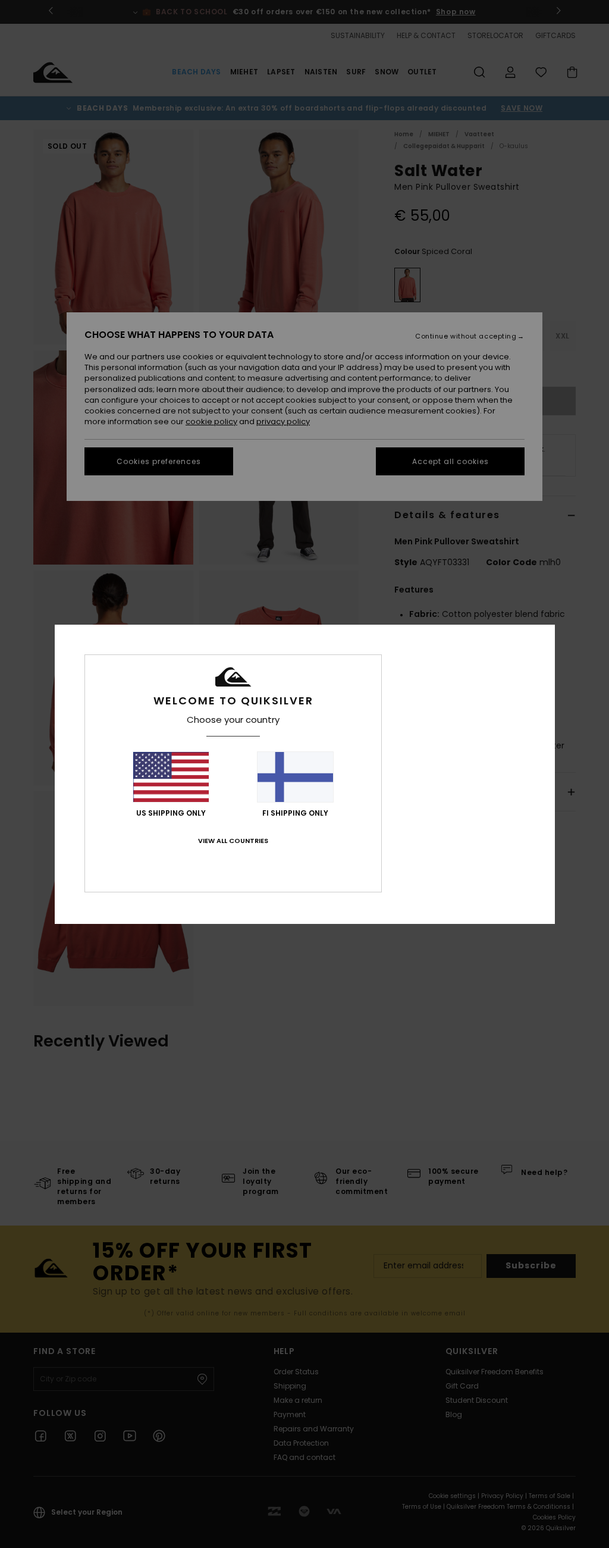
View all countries (233, 840)
